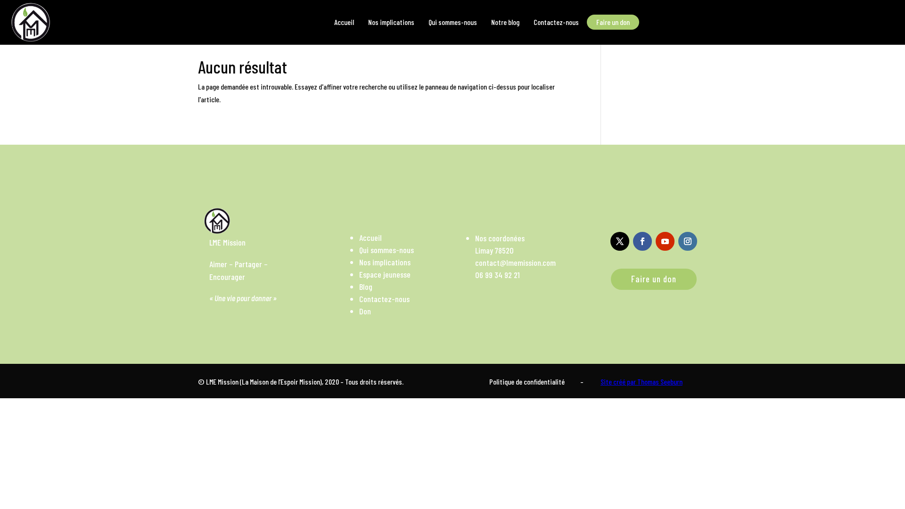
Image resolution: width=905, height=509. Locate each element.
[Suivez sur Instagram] (687, 241)
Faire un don (653, 278)
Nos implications (385, 262)
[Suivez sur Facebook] (642, 241)
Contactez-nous (384, 299)
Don (365, 311)
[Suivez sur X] (619, 241)
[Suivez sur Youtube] (665, 241)
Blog (365, 286)
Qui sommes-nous (386, 250)
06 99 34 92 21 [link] (497, 275)
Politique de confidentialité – (536, 381)
